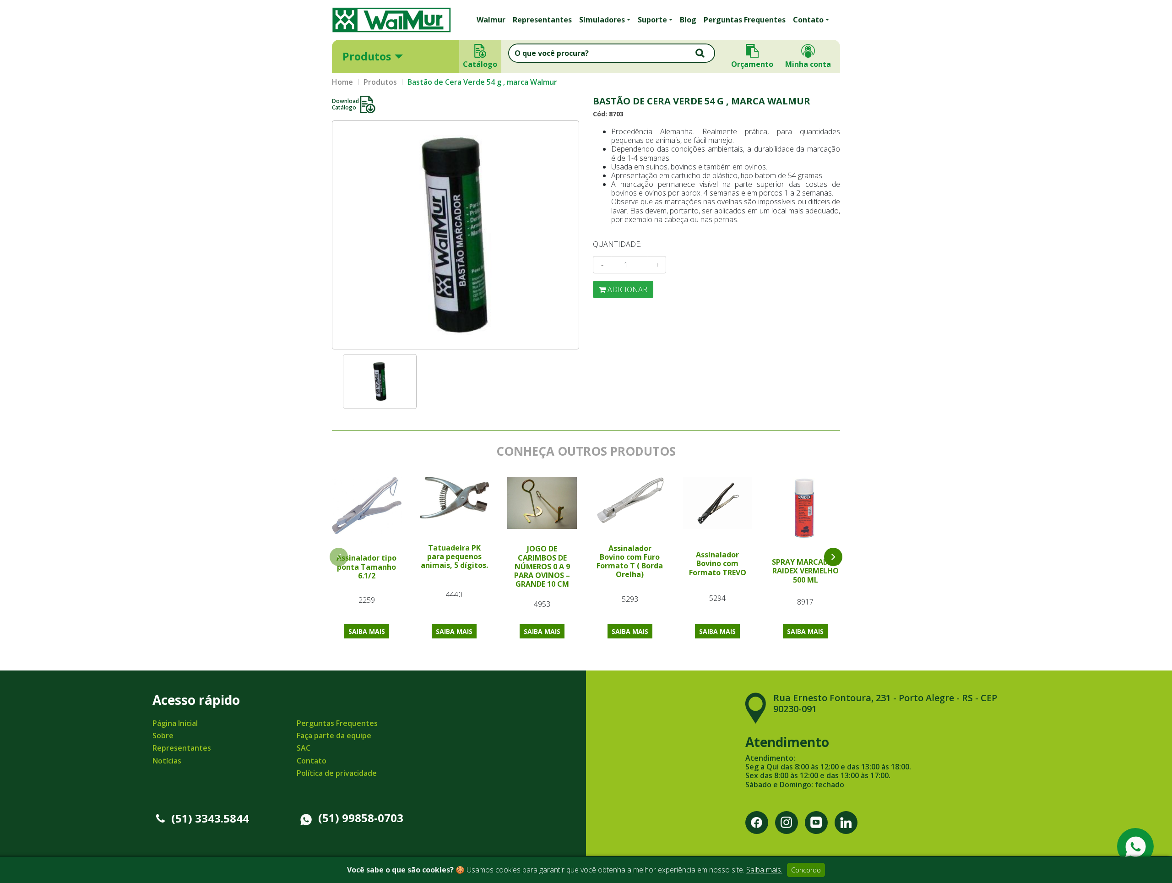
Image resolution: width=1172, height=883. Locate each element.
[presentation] (833, 557)
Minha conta (808, 64)
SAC (303, 748)
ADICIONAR (626, 289)
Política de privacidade (337, 773)
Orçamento (752, 64)
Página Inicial (175, 723)
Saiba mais (366, 631)
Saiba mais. (764, 870)
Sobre (163, 735)
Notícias (166, 761)
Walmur (491, 20)
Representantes (542, 20)
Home (342, 82)
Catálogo (480, 64)
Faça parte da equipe (334, 735)
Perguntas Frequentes (745, 20)
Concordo (806, 870)
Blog (688, 20)
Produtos (366, 56)
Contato (311, 761)
